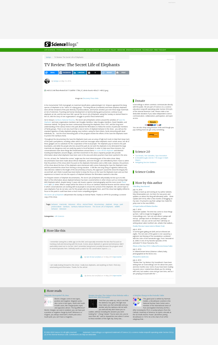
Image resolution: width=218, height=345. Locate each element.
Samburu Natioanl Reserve (81, 206)
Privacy (79, 332)
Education (104, 50)
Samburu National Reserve (65, 120)
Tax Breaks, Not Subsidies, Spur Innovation (151, 155)
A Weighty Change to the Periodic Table (148, 295)
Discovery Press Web (90, 98)
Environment (78, 50)
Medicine (121, 50)
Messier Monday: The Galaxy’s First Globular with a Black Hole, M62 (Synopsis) (109, 296)
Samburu (66, 206)
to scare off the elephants (104, 150)
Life (53, 184)
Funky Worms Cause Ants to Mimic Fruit (149, 226)
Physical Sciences (64, 50)
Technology (147, 50)
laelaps (48, 57)
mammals (63, 204)
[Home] (65, 44)
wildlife (117, 206)
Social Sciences (92, 50)
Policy (113, 50)
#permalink (117, 257)
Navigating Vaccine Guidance (145, 162)
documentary (99, 204)
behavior (54, 204)
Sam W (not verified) (93, 257)
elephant (109, 204)
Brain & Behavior (133, 50)
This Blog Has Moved (141, 186)
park (121, 204)
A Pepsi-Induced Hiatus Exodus (145, 206)
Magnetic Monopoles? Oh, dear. (56, 295)
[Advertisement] (109, 20)
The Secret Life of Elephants (54, 195)
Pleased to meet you (141, 257)
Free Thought (160, 50)
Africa (79, 204)
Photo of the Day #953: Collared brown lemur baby (152, 246)
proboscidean (56, 206)
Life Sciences (49, 50)
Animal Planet (88, 204)
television (71, 204)
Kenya (116, 204)
